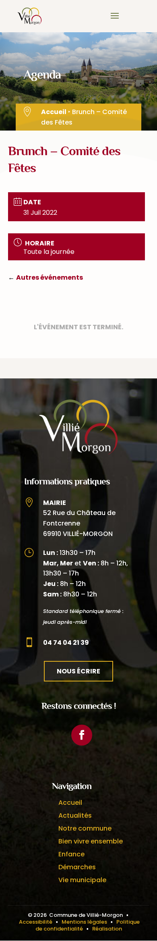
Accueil (53, 111)
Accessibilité (35, 922)
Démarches (77, 867)
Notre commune (85, 828)
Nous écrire (78, 671)
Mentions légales (84, 922)
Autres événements (49, 277)
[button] (114, 21)
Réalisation (107, 929)
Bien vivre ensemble (90, 841)
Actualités (75, 815)
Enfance (71, 854)
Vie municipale (82, 880)
